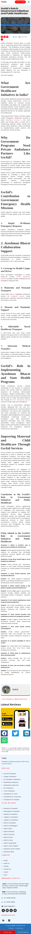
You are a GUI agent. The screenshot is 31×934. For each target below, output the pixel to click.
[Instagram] (11, 910)
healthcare (26, 101)
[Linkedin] (7, 910)
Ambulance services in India (15, 120)
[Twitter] (15, 910)
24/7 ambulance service (21, 400)
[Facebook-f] (3, 910)
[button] (28, 2)
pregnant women (17, 296)
